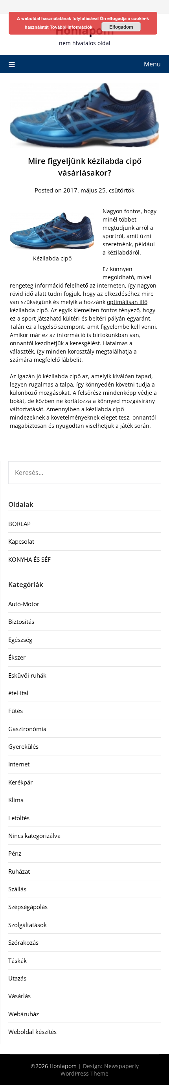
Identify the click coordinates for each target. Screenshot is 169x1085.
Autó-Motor (23, 604)
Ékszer (17, 657)
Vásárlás (19, 996)
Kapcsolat (21, 541)
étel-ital (18, 693)
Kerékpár (20, 782)
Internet (18, 764)
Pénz (14, 853)
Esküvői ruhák (27, 675)
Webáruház (23, 1014)
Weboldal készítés (32, 1032)
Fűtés (15, 711)
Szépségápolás (28, 907)
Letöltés (18, 818)
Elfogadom (121, 26)
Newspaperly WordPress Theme (100, 1069)
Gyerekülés (23, 746)
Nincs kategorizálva (34, 835)
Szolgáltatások (27, 925)
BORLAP (19, 524)
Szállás (17, 889)
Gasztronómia (27, 729)
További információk (71, 27)
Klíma (16, 800)
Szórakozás (23, 942)
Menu (152, 64)
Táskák (17, 960)
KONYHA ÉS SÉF (29, 559)
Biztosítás (21, 621)
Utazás (17, 978)
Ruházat (19, 871)
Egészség (20, 639)
